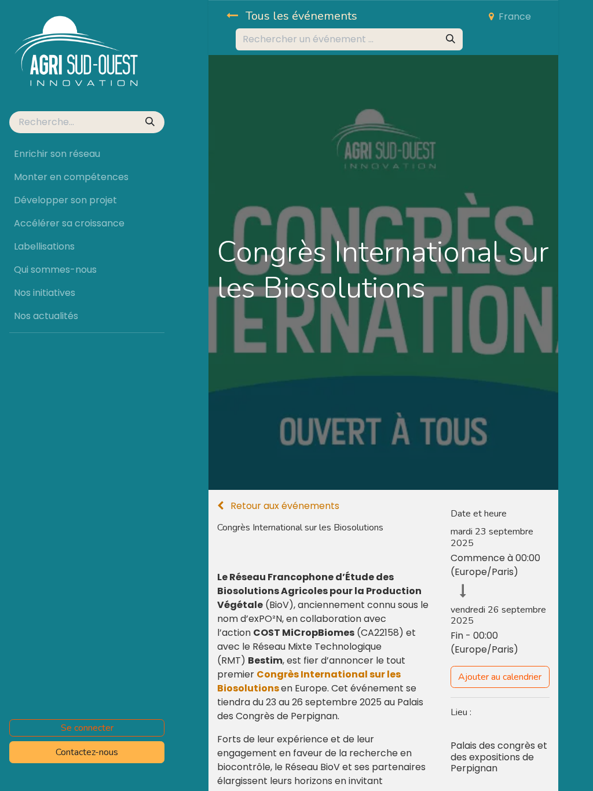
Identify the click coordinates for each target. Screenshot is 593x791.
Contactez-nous (87, 752)
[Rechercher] (151, 122)
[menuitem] (86, 154)
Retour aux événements (283, 505)
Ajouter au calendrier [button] (499, 677)
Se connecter (87, 728)
